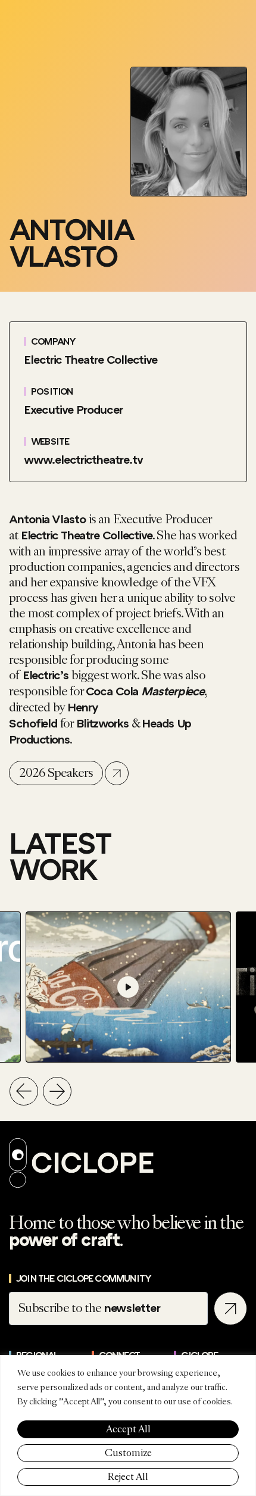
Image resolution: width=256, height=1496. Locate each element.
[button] (24, 1091)
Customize (128, 1453)
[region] (128, 1425)
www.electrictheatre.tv (83, 460)
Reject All (128, 1476)
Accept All (128, 1429)
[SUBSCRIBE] (230, 1308)
